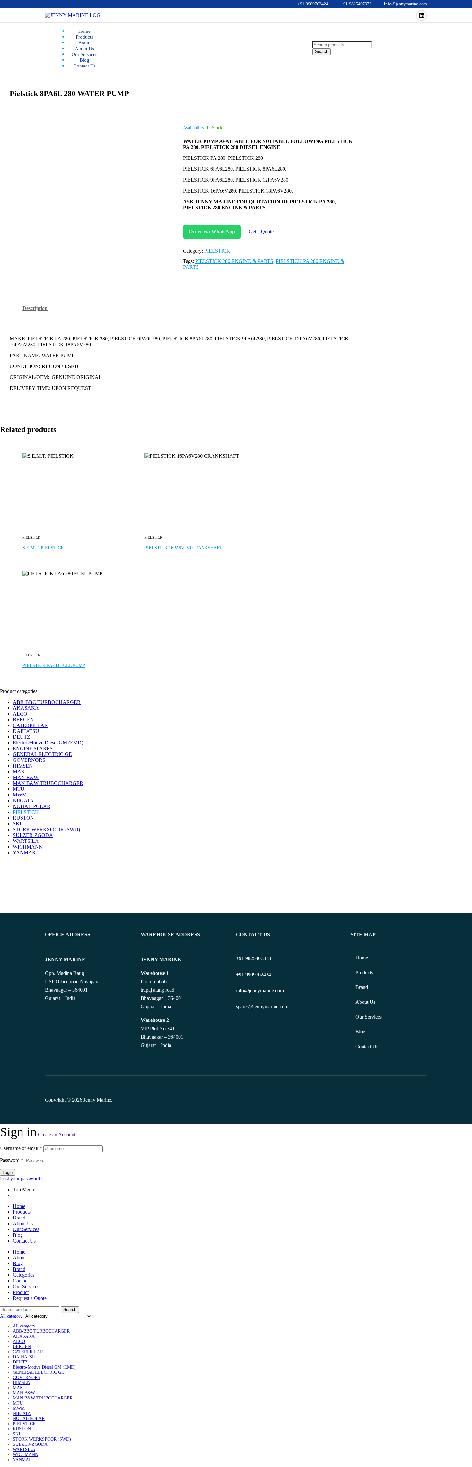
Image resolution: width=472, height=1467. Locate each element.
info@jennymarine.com (260, 990)
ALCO (20, 713)
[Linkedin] (421, 15)
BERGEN (23, 719)
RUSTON (23, 818)
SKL (18, 823)
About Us (365, 1002)
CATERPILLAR (30, 725)
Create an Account (56, 1134)
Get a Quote (261, 231)
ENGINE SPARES (33, 748)
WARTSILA (26, 841)
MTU (18, 789)
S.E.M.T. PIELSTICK (43, 547)
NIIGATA (23, 800)
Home (361, 957)
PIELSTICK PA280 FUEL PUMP (53, 665)
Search (321, 51)
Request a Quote (30, 1298)
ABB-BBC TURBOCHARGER (47, 702)
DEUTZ (21, 737)
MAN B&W (26, 777)
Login (8, 1172)
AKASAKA (26, 708)
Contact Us (366, 1046)
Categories (23, 1275)
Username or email (21, 1148)
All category (24, 1326)
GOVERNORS (29, 760)
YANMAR (24, 852)
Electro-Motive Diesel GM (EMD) (48, 742)
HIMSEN (23, 766)
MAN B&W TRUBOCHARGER (48, 783)
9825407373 (258, 958)
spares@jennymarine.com (262, 1006)
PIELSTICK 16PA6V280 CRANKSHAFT (183, 547)
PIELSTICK (217, 251)
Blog (360, 1031)
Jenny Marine (97, 1099)
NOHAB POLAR (31, 806)
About (19, 1257)
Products (364, 972)
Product (21, 1292)
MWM (20, 794)
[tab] (35, 313)
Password (11, 1160)
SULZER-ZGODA (33, 835)
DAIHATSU (26, 731)
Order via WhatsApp (212, 231)
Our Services (368, 1017)
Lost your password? (21, 1178)
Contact (21, 1280)
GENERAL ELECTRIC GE (42, 754)
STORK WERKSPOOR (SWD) (46, 829)
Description (35, 308)
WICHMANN (28, 847)
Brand (361, 987)
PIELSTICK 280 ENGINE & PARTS (234, 261)
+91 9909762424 (253, 974)
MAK (19, 771)
